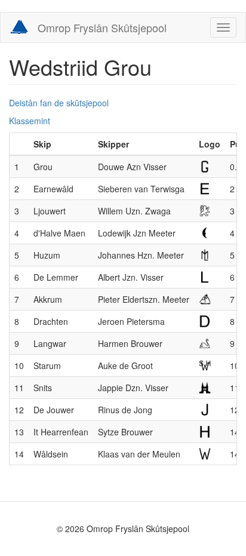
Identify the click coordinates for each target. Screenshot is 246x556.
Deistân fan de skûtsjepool (59, 103)
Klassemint (29, 121)
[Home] (19, 26)
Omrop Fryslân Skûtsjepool (102, 27)
